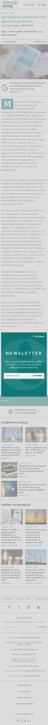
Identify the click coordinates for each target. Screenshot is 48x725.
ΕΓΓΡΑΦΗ (37, 376)
